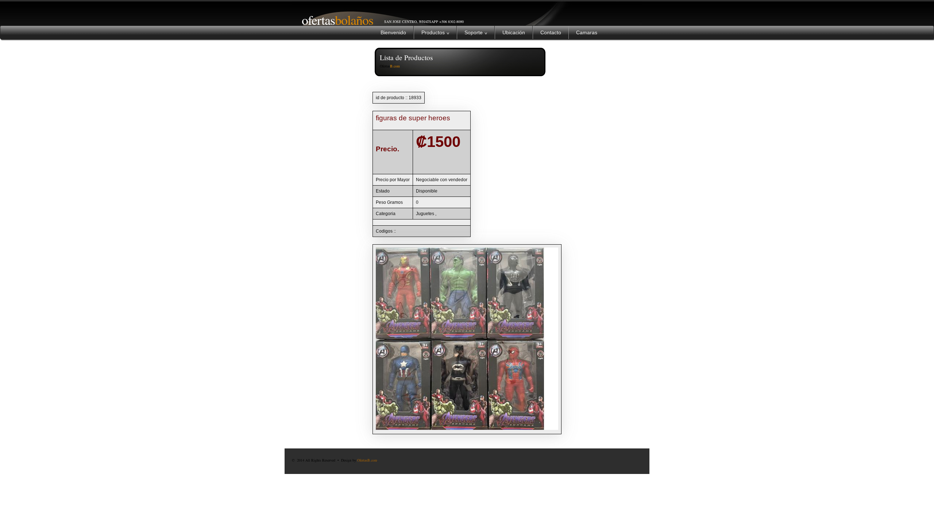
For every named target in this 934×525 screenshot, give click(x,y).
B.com (395, 66)
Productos (435, 32)
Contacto (550, 32)
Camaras (586, 32)
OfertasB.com (367, 460)
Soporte (475, 32)
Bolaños (333, 19)
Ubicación (513, 32)
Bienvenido (393, 32)
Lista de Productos (406, 57)
